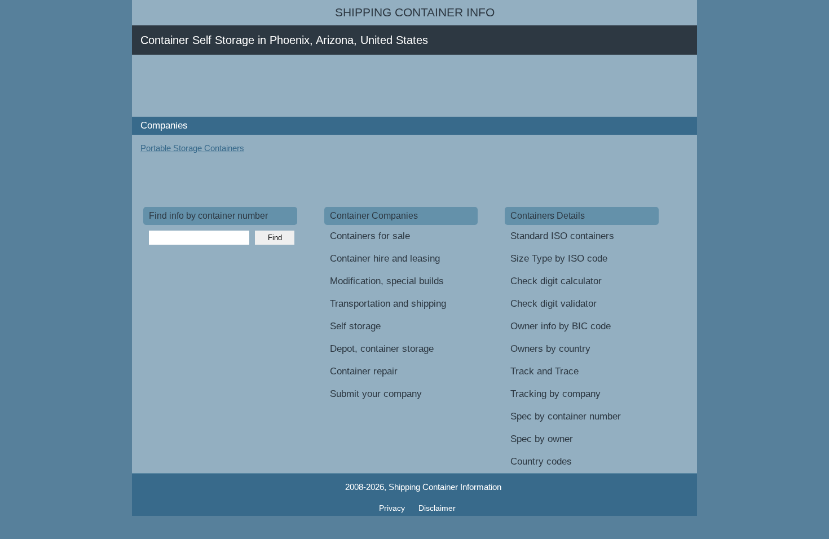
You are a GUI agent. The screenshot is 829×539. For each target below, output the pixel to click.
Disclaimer (437, 508)
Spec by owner (541, 439)
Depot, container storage (382, 348)
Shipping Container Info (415, 12)
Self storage (355, 326)
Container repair (364, 371)
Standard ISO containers (562, 236)
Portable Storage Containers (192, 148)
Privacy (393, 508)
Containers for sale (370, 236)
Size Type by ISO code (558, 258)
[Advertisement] (348, 85)
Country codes (541, 461)
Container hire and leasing (385, 258)
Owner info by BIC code (560, 326)
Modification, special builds (387, 281)
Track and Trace (544, 371)
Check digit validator (553, 303)
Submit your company (376, 393)
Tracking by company (555, 393)
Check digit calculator (556, 281)
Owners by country (550, 348)
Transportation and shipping (388, 303)
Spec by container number (565, 416)
